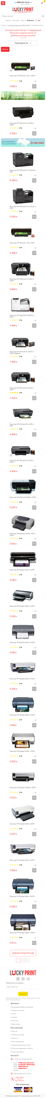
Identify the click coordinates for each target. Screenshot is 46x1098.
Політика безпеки (18, 1042)
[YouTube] (28, 979)
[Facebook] (18, 978)
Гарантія (8, 20)
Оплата (23, 20)
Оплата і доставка (18, 1035)
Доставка (16, 20)
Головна (3, 25)
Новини (14, 1017)
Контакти (30, 20)
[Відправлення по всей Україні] (23, 142)
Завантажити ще (23, 953)
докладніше (34, 86)
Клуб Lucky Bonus (18, 1052)
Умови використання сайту (21, 1045)
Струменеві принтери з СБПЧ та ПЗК (18, 25)
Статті (14, 1014)
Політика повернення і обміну (22, 1048)
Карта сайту (16, 1024)
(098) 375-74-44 (23, 2)
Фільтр (5, 49)
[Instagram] (23, 978)
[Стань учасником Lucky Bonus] (23, 95)
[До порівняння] (35, 81)
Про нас (14, 1031)
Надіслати (23, 994)
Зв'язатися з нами (18, 1010)
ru (36, 20)
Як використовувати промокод (22, 1007)
